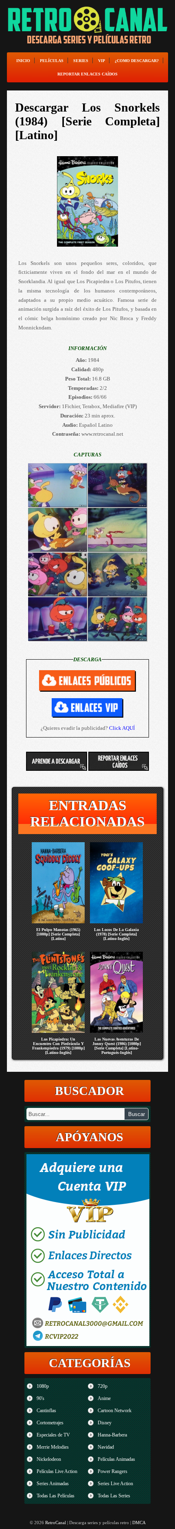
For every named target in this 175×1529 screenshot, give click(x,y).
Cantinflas (46, 1410)
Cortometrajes (50, 1423)
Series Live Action (115, 1483)
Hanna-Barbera (112, 1435)
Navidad (106, 1447)
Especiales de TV (53, 1435)
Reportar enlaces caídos (87, 74)
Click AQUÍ (122, 728)
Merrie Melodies (53, 1447)
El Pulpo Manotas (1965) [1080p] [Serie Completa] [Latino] (58, 934)
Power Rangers (112, 1471)
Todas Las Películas (55, 1496)
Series (80, 60)
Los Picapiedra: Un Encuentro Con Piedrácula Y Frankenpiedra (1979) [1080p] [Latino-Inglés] (58, 1046)
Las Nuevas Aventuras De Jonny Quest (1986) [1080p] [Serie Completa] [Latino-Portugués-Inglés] (116, 1046)
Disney (105, 1423)
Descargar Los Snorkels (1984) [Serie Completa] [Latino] (87, 121)
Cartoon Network (114, 1410)
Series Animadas (53, 1483)
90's (40, 1398)
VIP (101, 60)
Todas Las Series (114, 1496)
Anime (104, 1398)
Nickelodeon (49, 1459)
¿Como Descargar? (137, 60)
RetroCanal (55, 1522)
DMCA (139, 1522)
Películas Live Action (57, 1471)
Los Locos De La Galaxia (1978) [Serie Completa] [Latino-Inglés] (116, 934)
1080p (43, 1386)
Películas (51, 60)
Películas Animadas (116, 1459)
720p (102, 1386)
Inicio (23, 60)
